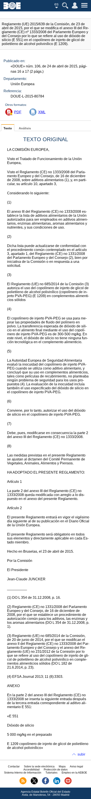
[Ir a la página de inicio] (12, 8)
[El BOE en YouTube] (68, 783)
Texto (8, 128)
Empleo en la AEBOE (74, 772)
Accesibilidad (31, 769)
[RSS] (23, 783)
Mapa (62, 766)
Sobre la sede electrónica (39, 766)
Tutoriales (51, 772)
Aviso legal (76, 766)
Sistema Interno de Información (22, 772)
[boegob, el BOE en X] (34, 783)
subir (81, 754)
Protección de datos (56, 769)
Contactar (14, 766)
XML (42, 112)
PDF (17, 112)
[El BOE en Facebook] (45, 783)
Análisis (25, 128)
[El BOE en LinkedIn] (56, 783)
